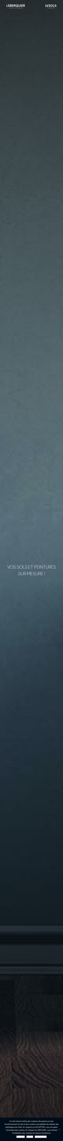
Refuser (30, 1137)
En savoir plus (40, 1137)
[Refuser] (59, 1129)
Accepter (21, 1137)
